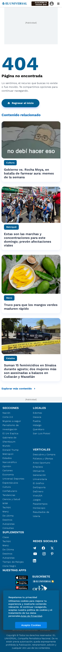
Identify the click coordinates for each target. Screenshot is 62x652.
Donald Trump (11, 450)
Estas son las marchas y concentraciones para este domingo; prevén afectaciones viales (27, 239)
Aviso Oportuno (41, 462)
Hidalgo (37, 425)
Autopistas (9, 524)
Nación (6, 413)
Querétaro (38, 429)
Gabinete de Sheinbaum (10, 439)
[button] (39, 3)
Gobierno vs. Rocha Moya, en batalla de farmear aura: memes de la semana (29, 173)
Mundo (6, 445)
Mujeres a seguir (12, 421)
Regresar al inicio (23, 103)
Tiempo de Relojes (13, 562)
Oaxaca (37, 417)
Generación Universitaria (40, 477)
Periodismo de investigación (11, 427)
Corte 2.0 (8, 417)
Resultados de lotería (41, 514)
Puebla (37, 421)
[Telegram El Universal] (34, 548)
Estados (7, 458)
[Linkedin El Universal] (34, 560)
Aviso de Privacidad (31, 616)
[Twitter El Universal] (52, 548)
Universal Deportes (13, 478)
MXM (5, 503)
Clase (6, 537)
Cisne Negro (9, 566)
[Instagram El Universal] (44, 554)
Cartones (8, 470)
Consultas (8, 528)
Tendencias (9, 495)
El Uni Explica (10, 433)
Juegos (37, 499)
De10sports (39, 487)
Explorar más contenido (17, 388)
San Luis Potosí (41, 433)
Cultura (7, 487)
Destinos (7, 519)
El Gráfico (38, 483)
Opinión (7, 466)
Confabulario (10, 491)
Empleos (38, 467)
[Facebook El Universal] (43, 548)
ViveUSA (37, 495)
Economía (8, 474)
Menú (6, 511)
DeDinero (38, 491)
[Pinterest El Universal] (52, 554)
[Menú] (58, 3)
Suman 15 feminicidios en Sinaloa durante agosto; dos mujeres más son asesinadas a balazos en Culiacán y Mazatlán (30, 371)
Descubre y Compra (44, 454)
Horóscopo (39, 508)
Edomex (37, 413)
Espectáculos (10, 482)
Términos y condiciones (25, 630)
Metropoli (8, 454)
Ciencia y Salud (11, 499)
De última (8, 515)
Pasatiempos (40, 504)
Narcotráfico (10, 462)
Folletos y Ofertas (43, 458)
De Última (8, 549)
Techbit (7, 507)
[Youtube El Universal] (35, 554)
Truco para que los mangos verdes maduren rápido (31, 306)
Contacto (45, 630)
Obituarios (39, 471)
